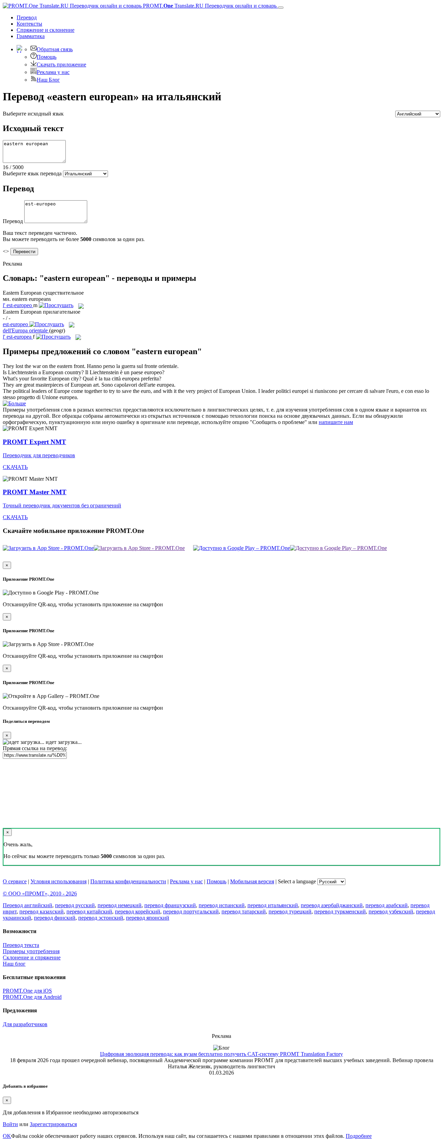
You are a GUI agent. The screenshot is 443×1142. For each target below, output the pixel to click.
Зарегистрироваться (53, 1124)
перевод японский (147, 918)
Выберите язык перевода (32, 173)
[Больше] (14, 403)
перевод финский (54, 918)
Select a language (297, 881)
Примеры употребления (31, 951)
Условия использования (58, 881)
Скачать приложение (61, 64)
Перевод (27, 17)
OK (7, 1136)
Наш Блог (48, 80)
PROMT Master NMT (34, 492)
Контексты (29, 24)
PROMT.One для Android (32, 997)
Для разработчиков (25, 1024)
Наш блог (14, 964)
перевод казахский (41, 911)
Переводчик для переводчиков (39, 455)
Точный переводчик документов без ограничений (62, 505)
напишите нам (336, 422)
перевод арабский (386, 905)
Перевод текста (21, 945)
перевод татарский (244, 911)
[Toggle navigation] (280, 8)
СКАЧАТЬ (15, 467)
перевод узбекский (391, 911)
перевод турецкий (290, 911)
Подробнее (359, 1136)
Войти (10, 1124)
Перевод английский (27, 905)
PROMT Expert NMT (34, 441)
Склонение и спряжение (32, 957)
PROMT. (209, 6)
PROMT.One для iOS (27, 991)
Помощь (46, 57)
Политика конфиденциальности (128, 881)
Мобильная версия (252, 881)
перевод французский (170, 905)
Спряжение (45, 30)
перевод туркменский (340, 911)
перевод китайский (89, 911)
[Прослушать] (56, 305)
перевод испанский (222, 905)
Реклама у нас (53, 72)
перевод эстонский (100, 918)
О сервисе (15, 881)
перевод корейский (137, 911)
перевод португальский (191, 911)
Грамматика (31, 36)
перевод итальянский (272, 905)
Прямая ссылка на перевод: (35, 748)
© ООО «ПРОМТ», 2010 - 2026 (40, 893)
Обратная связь (55, 49)
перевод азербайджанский (332, 905)
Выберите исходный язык (33, 114)
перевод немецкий (120, 905)
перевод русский (75, 905)
